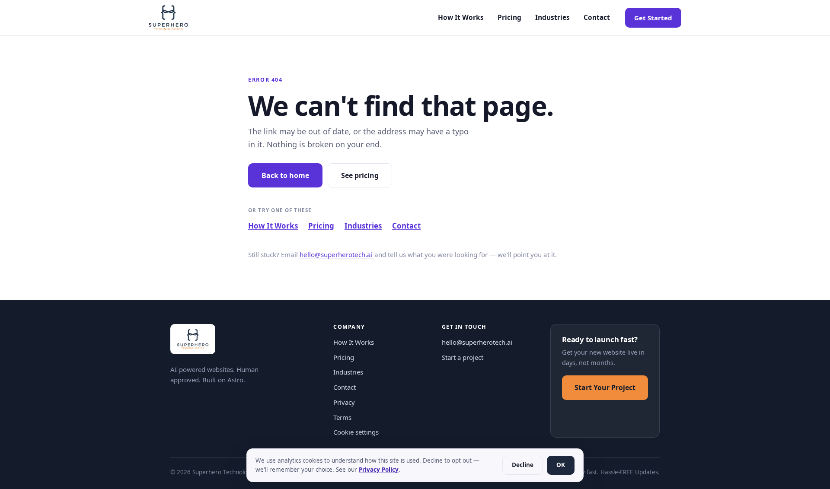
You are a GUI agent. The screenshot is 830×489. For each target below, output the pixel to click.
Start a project (462, 357)
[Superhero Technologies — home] (168, 17)
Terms (342, 417)
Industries (552, 17)
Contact (597, 17)
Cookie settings (356, 432)
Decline (522, 465)
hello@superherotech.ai (336, 254)
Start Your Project (605, 387)
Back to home (285, 175)
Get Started (653, 17)
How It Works (461, 17)
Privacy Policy (379, 469)
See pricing (360, 175)
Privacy (344, 402)
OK (560, 465)
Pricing (509, 17)
